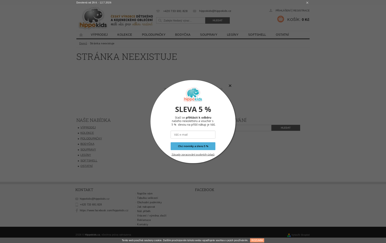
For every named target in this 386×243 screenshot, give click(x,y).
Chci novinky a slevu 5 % (193, 146)
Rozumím (257, 240)
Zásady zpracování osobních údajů (193, 154)
